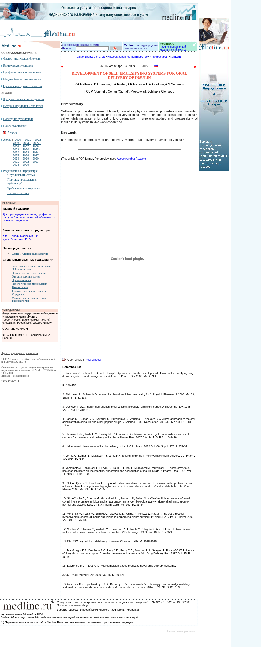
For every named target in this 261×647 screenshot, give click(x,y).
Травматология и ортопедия (29, 290)
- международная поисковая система (141, 47)
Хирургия (18, 294)
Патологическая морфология (29, 283)
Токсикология (20, 287)
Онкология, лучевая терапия (29, 273)
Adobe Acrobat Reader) (131, 158)
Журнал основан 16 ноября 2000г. (22, 614)
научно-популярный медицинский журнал (173, 46)
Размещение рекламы (181, 631)
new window (93, 359)
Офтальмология (21, 280)
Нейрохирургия (21, 269)
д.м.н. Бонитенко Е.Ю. (17, 239)
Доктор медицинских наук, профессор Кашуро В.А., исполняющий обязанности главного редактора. (29, 217)
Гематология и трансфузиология (31, 266)
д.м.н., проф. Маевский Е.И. (21, 235)
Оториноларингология (26, 276)
